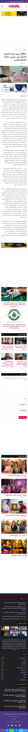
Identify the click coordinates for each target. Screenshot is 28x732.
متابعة (24, 677)
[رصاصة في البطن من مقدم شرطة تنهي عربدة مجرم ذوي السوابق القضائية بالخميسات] (23, 633)
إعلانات (14, 719)
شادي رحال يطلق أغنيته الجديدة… (17, 475)
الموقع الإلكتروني (23, 410)
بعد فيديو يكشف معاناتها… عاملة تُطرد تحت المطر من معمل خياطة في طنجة (7, 347)
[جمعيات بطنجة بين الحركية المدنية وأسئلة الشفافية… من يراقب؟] (21, 340)
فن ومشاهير (23, 670)
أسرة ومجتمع (18, 49)
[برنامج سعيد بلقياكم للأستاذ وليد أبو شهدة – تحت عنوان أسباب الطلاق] (14, 628)
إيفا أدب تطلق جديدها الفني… (18, 555)
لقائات (24, 674)
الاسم (25, 398)
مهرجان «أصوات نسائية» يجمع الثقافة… (15, 495)
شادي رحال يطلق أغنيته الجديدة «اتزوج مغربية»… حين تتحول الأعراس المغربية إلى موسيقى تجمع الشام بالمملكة (14, 608)
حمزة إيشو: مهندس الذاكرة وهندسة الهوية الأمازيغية (13, 1)
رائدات (21, 721)
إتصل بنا (11, 721)
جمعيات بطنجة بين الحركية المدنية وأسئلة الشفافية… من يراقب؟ (21, 347)
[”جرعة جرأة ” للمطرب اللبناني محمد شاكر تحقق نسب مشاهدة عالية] (5, 628)
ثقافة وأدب (23, 662)
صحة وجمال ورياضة (21, 667)
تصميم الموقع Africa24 (14, 716)
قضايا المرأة (23, 672)
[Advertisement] (14, 32)
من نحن (7, 721)
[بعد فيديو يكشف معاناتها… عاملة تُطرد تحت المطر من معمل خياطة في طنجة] (7, 340)
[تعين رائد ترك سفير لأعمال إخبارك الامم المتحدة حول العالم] (14, 633)
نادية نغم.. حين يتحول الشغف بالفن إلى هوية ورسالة (14, 618)
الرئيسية (23, 49)
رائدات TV (23, 665)
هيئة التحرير (16, 721)
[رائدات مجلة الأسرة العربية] (14, 6)
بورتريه (24, 660)
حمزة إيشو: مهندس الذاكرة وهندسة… (16, 515)
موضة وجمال (23, 679)
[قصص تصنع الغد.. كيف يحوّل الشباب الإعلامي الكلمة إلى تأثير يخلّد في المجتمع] (21, 356)
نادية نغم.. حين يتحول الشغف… (17, 535)
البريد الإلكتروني (23, 404)
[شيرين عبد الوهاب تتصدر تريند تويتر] (5, 633)
